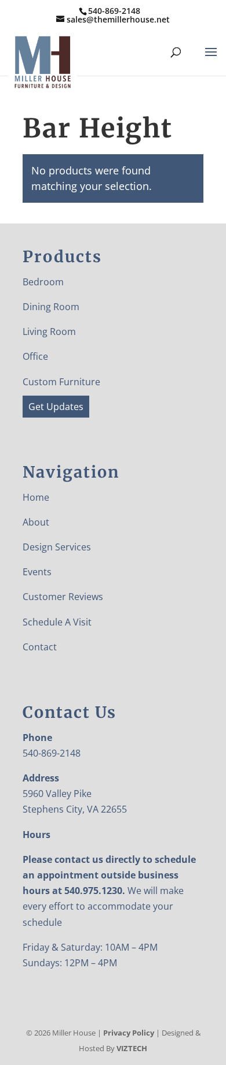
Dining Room (51, 306)
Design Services (57, 547)
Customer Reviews (63, 596)
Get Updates (55, 406)
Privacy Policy (128, 1032)
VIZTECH (131, 1048)
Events (37, 571)
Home (36, 497)
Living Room (49, 331)
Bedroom (43, 281)
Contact (40, 647)
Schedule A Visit (57, 622)
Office (35, 356)
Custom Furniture (61, 381)
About (36, 522)
